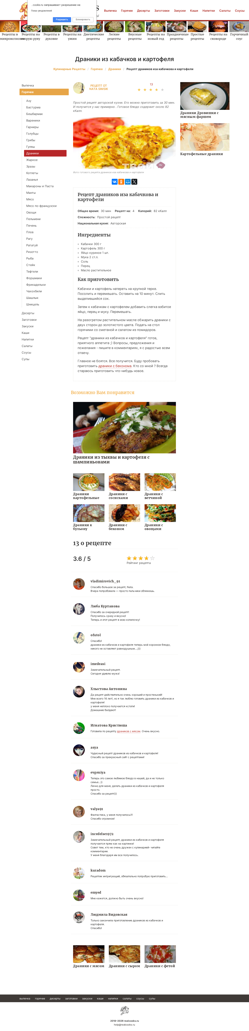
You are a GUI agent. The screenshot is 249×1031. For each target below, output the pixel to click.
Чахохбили (34, 291)
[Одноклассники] (121, 182)
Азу (28, 101)
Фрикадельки (36, 284)
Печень (31, 225)
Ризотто (32, 252)
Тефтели (32, 271)
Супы (25, 359)
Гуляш (30, 147)
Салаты (225, 10)
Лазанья (32, 179)
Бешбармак (34, 114)
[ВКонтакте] (115, 182)
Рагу (29, 238)
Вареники (33, 120)
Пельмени (33, 219)
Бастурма (33, 107)
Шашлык (32, 298)
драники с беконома (114, 366)
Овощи (31, 212)
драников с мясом (128, 731)
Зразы (30, 166)
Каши (194, 10)
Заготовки (162, 10)
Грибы (30, 140)
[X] (134, 182)
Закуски (180, 10)
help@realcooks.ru (124, 1024)
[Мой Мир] (128, 182)
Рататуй (32, 245)
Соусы (240, 10)
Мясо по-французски (41, 206)
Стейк (30, 265)
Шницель (32, 304)
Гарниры (32, 127)
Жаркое (32, 160)
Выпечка (110, 10)
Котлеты (32, 173)
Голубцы (32, 133)
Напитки (209, 10)
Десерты (143, 10)
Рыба (30, 258)
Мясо (30, 199)
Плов (30, 232)
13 (151, 84)
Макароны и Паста (40, 186)
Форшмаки (34, 278)
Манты (31, 192)
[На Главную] (124, 1010)
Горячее (127, 10)
